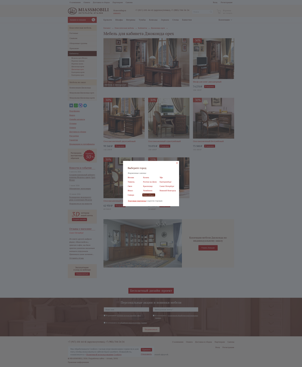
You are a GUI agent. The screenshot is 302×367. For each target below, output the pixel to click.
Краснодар (148, 186)
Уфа (161, 177)
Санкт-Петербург (167, 186)
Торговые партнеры (137, 201)
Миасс (130, 190)
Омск (130, 186)
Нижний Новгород (168, 190)
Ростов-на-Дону (150, 182)
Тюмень (131, 182)
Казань (146, 177)
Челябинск (147, 190)
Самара (131, 195)
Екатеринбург (166, 182)
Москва (131, 177)
